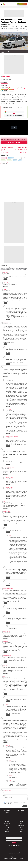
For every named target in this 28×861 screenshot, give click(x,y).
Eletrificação (7, 831)
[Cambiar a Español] (16, 847)
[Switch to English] (14, 847)
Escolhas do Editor (21, 825)
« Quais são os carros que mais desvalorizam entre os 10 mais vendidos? (7, 150)
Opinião (21, 823)
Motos (7, 825)
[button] (22, 4)
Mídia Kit (7, 818)
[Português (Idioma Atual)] (11, 847)
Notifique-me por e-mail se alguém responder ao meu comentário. (15, 803)
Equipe (7, 814)
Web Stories (21, 829)
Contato (7, 816)
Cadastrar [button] (14, 842)
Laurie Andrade (6, 76)
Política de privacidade (14, 859)
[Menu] (1, 4)
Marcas (21, 812)
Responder (5, 279)
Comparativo (21, 814)
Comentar (25, 806)
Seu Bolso (15, 160)
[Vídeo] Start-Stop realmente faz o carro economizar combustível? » (21, 150)
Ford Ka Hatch (9, 160)
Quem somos (7, 812)
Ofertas (21, 831)
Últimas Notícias (7, 823)
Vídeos (20, 160)
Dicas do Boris (7, 827)
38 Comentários (4, 82)
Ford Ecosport (3, 160)
